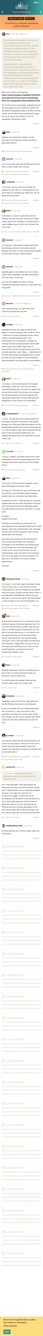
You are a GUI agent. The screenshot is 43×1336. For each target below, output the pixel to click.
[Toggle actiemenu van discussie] (40, 12)
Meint (6, 457)
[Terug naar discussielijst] (2, 12)
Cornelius (9, 774)
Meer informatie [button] (10, 1326)
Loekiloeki (8, 245)
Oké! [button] (7, 1332)
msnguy (7, 384)
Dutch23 (7, 187)
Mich (6, 419)
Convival (7, 483)
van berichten (20, 12)
